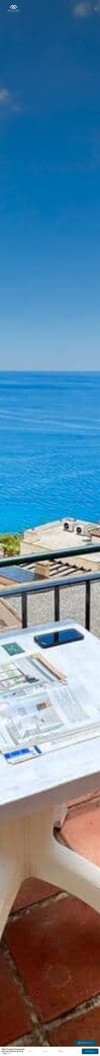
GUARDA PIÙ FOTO (86, 1043)
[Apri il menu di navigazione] (96, 8)
